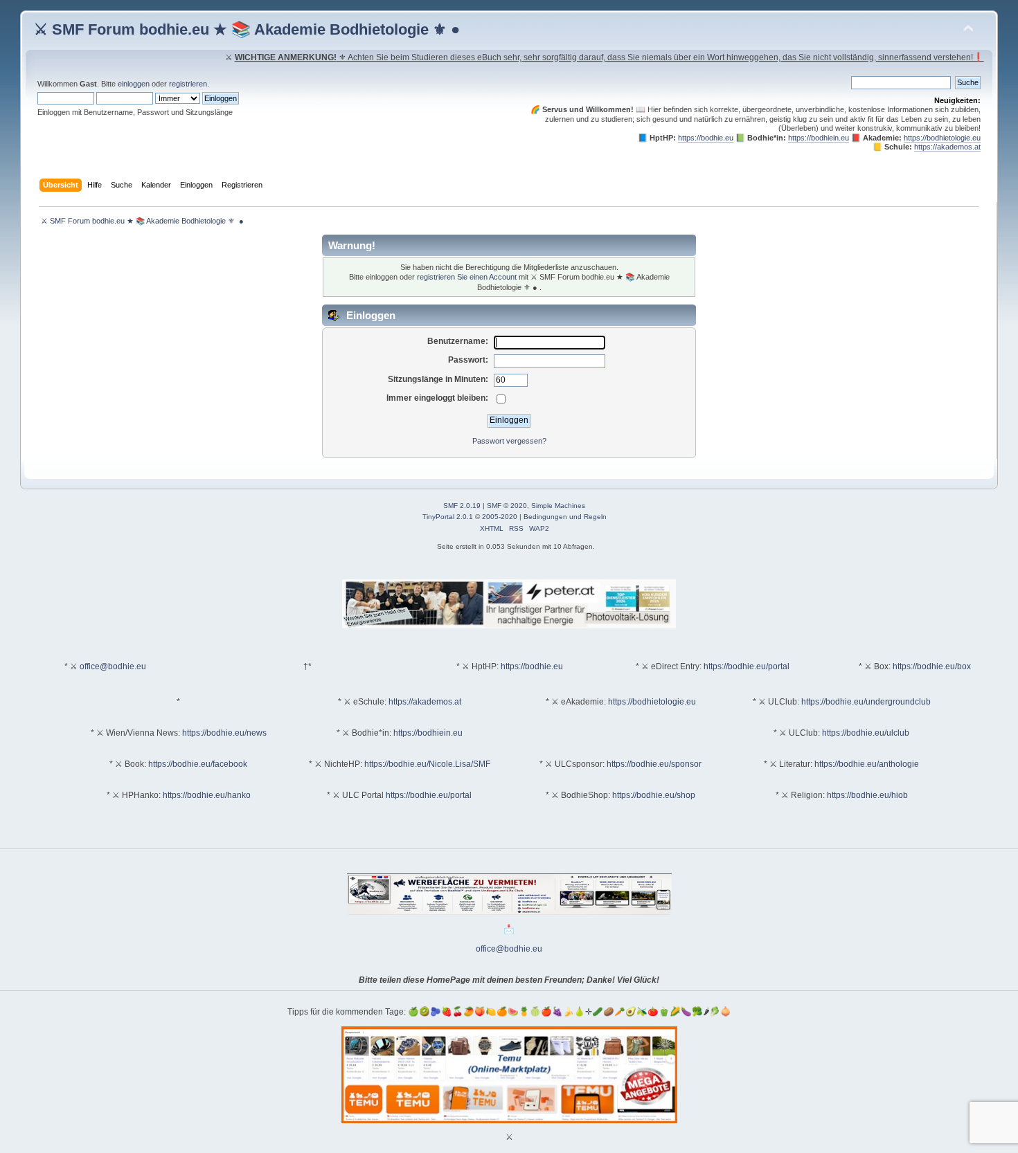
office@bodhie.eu (113, 666)
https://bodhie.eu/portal (746, 666)
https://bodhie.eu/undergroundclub (866, 702)
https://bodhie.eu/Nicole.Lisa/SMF (427, 764)
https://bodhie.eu (705, 138)
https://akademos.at (947, 147)
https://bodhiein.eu (818, 138)
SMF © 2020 (507, 505)
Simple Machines (558, 505)
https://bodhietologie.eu (942, 138)
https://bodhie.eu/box (932, 666)
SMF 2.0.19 (462, 505)
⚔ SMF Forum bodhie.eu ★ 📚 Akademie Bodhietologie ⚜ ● (247, 29)
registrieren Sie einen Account (467, 277)
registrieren (188, 84)
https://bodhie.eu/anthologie (866, 764)
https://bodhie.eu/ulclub (865, 733)
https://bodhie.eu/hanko (207, 795)
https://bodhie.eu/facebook (197, 764)
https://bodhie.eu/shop (653, 795)
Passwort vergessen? (509, 441)
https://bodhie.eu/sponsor (654, 764)
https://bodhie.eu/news (224, 733)
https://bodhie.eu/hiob (867, 795)
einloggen (134, 84)
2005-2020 (499, 516)
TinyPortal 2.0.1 (447, 516)
